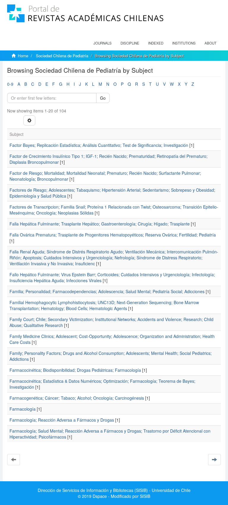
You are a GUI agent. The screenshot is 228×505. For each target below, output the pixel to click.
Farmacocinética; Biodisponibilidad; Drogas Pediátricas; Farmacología (75, 370)
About (210, 43)
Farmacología (23, 409)
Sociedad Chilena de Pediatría (62, 55)
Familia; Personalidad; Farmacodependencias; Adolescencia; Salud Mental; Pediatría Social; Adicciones (107, 291)
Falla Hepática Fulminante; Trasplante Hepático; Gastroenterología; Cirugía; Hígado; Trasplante (100, 224)
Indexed (155, 43)
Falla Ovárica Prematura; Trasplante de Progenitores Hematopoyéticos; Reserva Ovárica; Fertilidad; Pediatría (113, 235)
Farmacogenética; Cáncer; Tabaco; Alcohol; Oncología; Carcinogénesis (77, 398)
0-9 (10, 84)
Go (103, 98)
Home (23, 55)
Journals (103, 43)
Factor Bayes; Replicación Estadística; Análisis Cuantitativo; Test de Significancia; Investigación (99, 145)
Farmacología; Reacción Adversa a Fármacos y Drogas (62, 420)
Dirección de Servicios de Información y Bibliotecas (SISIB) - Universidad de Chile (114, 490)
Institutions (184, 43)
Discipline (130, 43)
